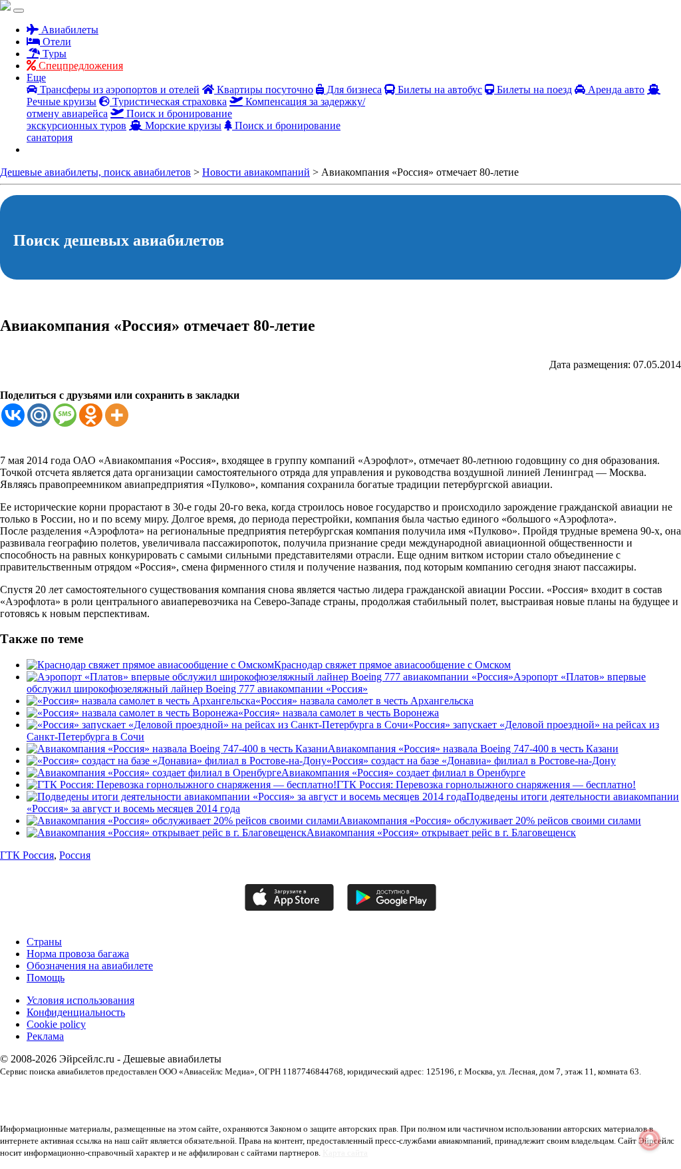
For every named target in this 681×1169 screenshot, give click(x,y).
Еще (36, 77)
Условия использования (80, 1000)
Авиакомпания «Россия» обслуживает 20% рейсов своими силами (490, 820)
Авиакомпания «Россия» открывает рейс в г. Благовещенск (441, 832)
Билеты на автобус (438, 89)
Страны (44, 941)
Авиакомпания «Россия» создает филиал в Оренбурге (403, 772)
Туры (53, 53)
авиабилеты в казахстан (143, 1094)
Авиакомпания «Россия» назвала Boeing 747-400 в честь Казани (473, 748)
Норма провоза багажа (78, 953)
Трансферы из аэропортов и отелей (118, 89)
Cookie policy (56, 1024)
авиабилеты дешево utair (226, 1094)
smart (8, 1094)
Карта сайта (345, 1153)
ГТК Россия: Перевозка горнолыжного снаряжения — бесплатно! (486, 784)
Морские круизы (181, 125)
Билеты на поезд (533, 89)
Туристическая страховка (168, 101)
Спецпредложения (79, 65)
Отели (55, 41)
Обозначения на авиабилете (90, 965)
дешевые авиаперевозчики (44, 1106)
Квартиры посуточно (263, 89)
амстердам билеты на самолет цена (515, 1094)
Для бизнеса (353, 89)
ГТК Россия (27, 855)
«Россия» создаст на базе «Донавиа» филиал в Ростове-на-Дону (471, 760)
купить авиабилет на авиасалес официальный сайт (172, 1106)
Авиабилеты (68, 29)
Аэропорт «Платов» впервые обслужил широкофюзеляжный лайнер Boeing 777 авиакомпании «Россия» (336, 682)
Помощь (46, 977)
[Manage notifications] (649, 1139)
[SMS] (64, 415)
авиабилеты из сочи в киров (408, 1094)
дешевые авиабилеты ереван (623, 1094)
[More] (116, 415)
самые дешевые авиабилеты (343, 1106)
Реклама (45, 1036)
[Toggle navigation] (18, 11)
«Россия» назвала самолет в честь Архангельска (364, 700)
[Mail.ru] (39, 415)
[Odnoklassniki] (90, 415)
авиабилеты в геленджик (61, 1094)
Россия (74, 855)
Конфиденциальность (76, 1012)
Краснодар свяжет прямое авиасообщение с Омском (392, 664)
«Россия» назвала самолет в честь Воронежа (338, 712)
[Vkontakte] (13, 415)
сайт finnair (275, 1106)
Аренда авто (614, 89)
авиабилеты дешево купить (314, 1094)
